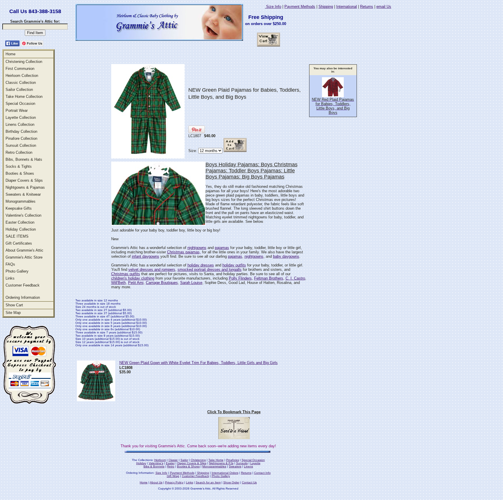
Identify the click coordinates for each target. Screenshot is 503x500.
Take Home (216, 460)
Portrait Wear (17, 110)
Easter (170, 463)
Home (10, 54)
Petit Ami (136, 282)
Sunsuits (242, 463)
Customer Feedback (23, 285)
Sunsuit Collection (21, 145)
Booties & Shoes (20, 173)
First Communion (20, 68)
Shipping (325, 6)
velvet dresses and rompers (151, 269)
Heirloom (160, 460)
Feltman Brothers (268, 278)
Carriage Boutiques (162, 282)
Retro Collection (19, 152)
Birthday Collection (21, 131)
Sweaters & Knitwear (23, 194)
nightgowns (196, 247)
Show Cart (14, 305)
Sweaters (235, 466)
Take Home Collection (24, 96)
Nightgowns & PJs (221, 463)
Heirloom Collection (22, 75)
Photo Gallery (17, 271)
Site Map (13, 312)
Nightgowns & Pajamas (25, 187)
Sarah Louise (191, 282)
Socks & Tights (19, 166)
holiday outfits (234, 265)
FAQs (10, 264)
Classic (173, 460)
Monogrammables (21, 201)
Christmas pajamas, (184, 252)
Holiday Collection (21, 229)
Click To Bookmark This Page (234, 412)
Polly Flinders (240, 278)
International (346, 6)
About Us (156, 482)
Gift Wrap (173, 476)
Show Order (231, 482)
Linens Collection (20, 124)
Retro (170, 466)
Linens (248, 466)
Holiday (141, 463)
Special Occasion (20, 103)
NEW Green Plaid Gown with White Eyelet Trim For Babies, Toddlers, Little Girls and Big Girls (198, 363)
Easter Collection (20, 222)
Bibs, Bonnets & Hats (24, 159)
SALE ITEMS (17, 236)
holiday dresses (200, 265)
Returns (366, 6)
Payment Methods (299, 6)
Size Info (273, 6)
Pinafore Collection (21, 138)
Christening (198, 460)
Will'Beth (118, 282)
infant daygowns (145, 256)
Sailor (184, 460)
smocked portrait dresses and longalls (210, 269)
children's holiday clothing (132, 278)
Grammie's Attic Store (24, 257)
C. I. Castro (295, 278)
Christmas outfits (125, 274)
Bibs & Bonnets (154, 466)
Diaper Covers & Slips (24, 180)
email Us (383, 6)
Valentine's (156, 463)
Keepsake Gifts (19, 208)
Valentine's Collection (23, 215)
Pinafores (232, 460)
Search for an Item (208, 482)
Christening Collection (24, 61)
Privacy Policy (174, 482)
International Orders (225, 472)
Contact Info (262, 472)
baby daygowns (286, 256)
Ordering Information (23, 297)
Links (10, 278)
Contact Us (249, 482)
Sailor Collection (19, 89)
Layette (255, 463)
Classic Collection (21, 82)
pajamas (222, 247)
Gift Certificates (19, 243)
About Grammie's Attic (24, 250)
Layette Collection (21, 117)
